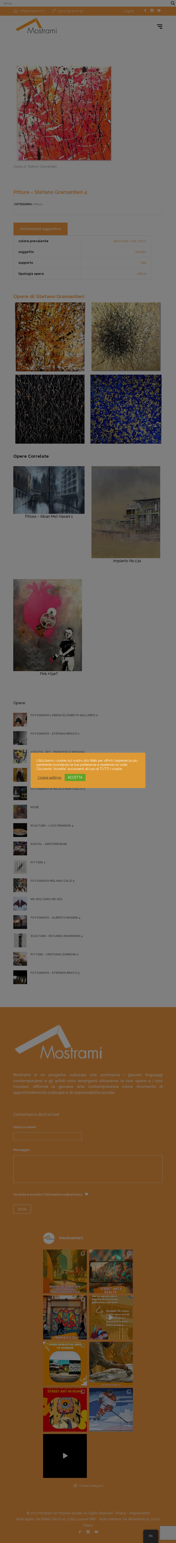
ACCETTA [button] (75, 777)
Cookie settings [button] (49, 777)
